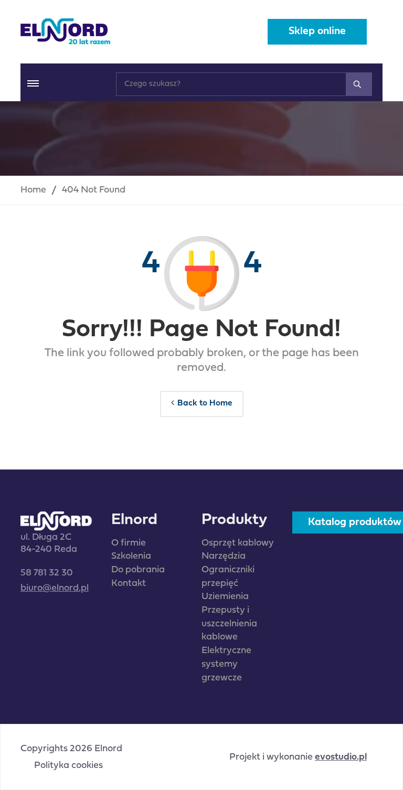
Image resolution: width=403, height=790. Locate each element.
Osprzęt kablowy (238, 543)
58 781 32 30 (46, 573)
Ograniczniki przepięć (228, 577)
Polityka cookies (68, 766)
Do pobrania (138, 570)
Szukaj (359, 84)
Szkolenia (131, 556)
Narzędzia (224, 556)
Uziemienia (225, 597)
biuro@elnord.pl (54, 588)
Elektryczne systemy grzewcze (226, 664)
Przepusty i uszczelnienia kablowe (229, 623)
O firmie (128, 543)
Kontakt (128, 584)
